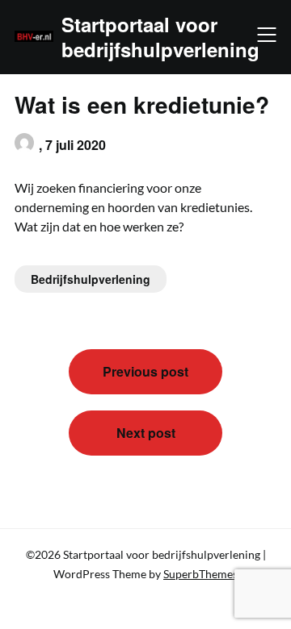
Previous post (145, 371)
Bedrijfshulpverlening (90, 279)
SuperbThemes (200, 574)
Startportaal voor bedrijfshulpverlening (160, 37)
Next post (145, 432)
